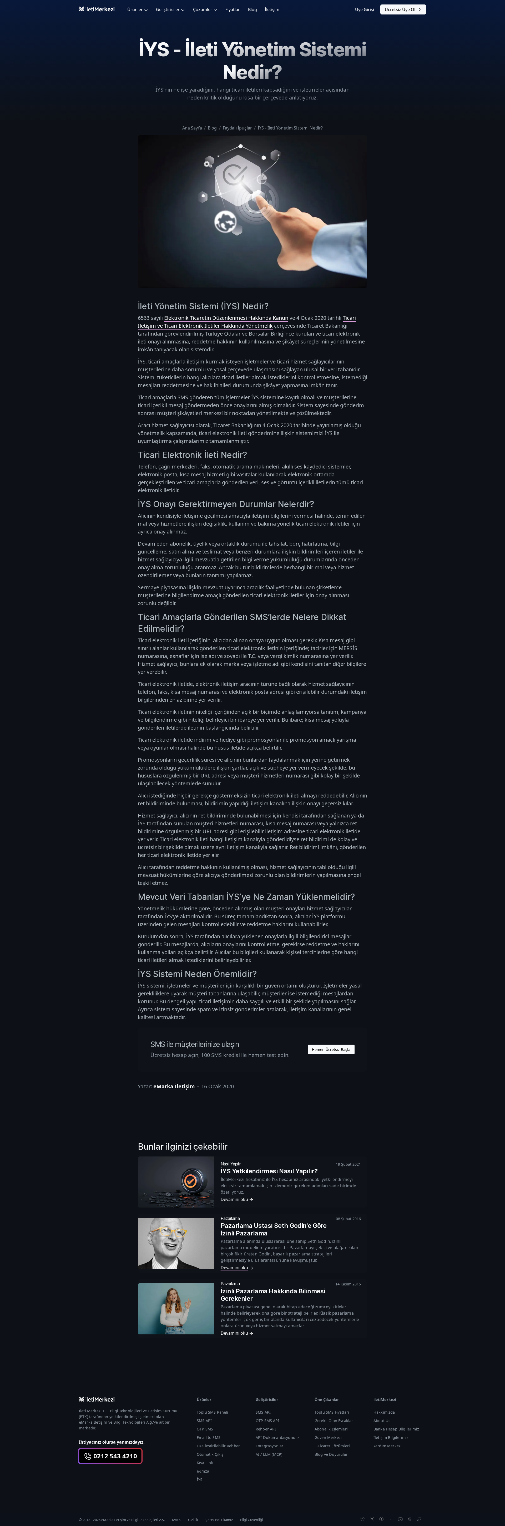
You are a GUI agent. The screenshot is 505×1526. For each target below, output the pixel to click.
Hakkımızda (384, 1412)
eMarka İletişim (174, 1086)
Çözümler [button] (202, 9)
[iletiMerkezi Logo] (97, 9)
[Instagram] (372, 1519)
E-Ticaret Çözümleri (332, 1445)
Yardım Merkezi (387, 1445)
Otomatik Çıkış (210, 1454)
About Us (381, 1420)
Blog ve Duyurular (331, 1454)
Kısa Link (205, 1462)
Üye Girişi (364, 9)
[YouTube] (400, 1519)
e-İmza (203, 1471)
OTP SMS (205, 1429)
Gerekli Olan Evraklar (334, 1420)
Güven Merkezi (328, 1437)
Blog (252, 9)
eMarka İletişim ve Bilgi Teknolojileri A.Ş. (116, 1422)
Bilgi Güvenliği (251, 1519)
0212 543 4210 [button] (114, 1456)
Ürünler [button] (135, 9)
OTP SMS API (267, 1420)
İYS (199, 1479)
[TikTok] (409, 1519)
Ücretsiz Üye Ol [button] (400, 9)
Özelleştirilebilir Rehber (218, 1445)
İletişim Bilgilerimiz (390, 1437)
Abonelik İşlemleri (331, 1429)
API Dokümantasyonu (275, 1437)
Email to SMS (208, 1437)
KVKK (176, 1519)
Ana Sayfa (192, 128)
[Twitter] (362, 1519)
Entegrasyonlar (269, 1445)
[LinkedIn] (390, 1519)
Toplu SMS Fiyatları (332, 1412)
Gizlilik (193, 1519)
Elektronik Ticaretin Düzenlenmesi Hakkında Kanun (226, 317)
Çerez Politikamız (219, 1519)
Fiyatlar (232, 9)
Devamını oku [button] (234, 1199)
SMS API (204, 1420)
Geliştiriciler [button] (168, 9)
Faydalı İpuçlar (237, 128)
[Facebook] (381, 1519)
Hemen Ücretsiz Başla (331, 1049)
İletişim (272, 9)
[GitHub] (419, 1519)
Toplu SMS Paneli (212, 1412)
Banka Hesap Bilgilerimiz (396, 1429)
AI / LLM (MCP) (269, 1454)
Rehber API (266, 1429)
